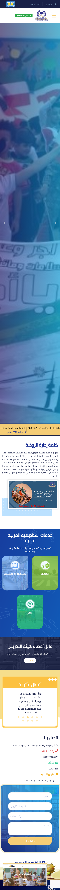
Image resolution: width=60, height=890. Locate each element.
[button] (4, 223)
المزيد (30, 660)
